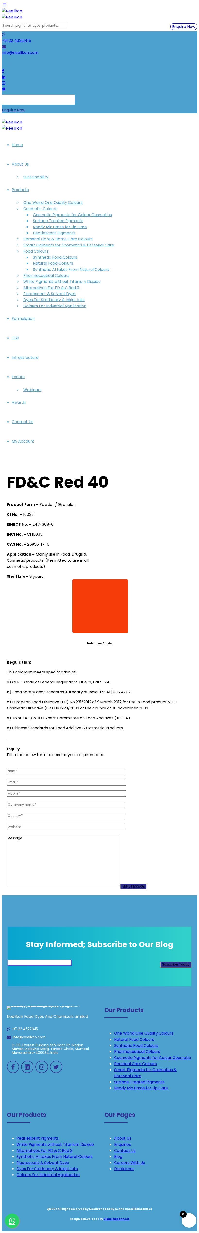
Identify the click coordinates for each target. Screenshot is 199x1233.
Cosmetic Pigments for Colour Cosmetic (152, 1057)
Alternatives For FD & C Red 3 (51, 287)
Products (20, 189)
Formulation (23, 318)
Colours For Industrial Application (54, 306)
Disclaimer (124, 1169)
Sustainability (35, 177)
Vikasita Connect (116, 1219)
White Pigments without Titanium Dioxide (62, 281)
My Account (23, 441)
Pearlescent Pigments (54, 233)
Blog (118, 1156)
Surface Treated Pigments (58, 221)
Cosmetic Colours (40, 208)
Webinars (32, 390)
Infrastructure (25, 357)
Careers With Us (129, 1162)
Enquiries (122, 1144)
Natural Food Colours (53, 263)
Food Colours (35, 251)
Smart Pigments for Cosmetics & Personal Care (68, 245)
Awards (19, 402)
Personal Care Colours (135, 1064)
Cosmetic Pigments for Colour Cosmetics (72, 215)
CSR (15, 338)
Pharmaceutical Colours (46, 275)
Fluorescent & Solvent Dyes (49, 294)
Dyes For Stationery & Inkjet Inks (54, 300)
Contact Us (22, 422)
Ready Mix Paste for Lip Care (60, 227)
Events (18, 377)
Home (17, 145)
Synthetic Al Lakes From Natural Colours (71, 269)
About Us (20, 164)
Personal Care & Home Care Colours (58, 239)
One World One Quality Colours (53, 202)
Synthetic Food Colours (55, 257)
